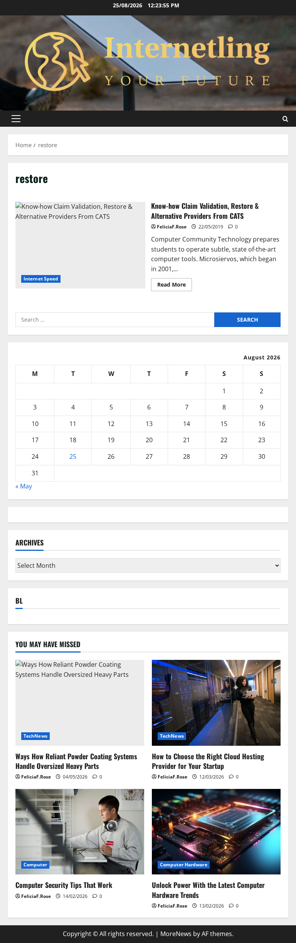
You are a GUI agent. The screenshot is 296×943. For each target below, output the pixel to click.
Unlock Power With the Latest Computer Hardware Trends (208, 889)
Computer (35, 864)
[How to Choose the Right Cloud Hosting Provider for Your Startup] (216, 703)
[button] (16, 119)
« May (23, 486)
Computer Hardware (183, 864)
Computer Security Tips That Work (63, 885)
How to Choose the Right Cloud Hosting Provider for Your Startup (208, 761)
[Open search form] (285, 118)
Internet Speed (41, 278)
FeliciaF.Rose (172, 226)
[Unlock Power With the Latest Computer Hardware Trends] (216, 832)
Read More (174, 285)
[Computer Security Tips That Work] (79, 832)
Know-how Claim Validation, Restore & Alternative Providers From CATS (80, 245)
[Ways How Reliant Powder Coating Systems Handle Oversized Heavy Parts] (79, 703)
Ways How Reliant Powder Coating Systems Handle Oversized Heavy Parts (76, 761)
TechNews (35, 736)
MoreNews (176, 934)
